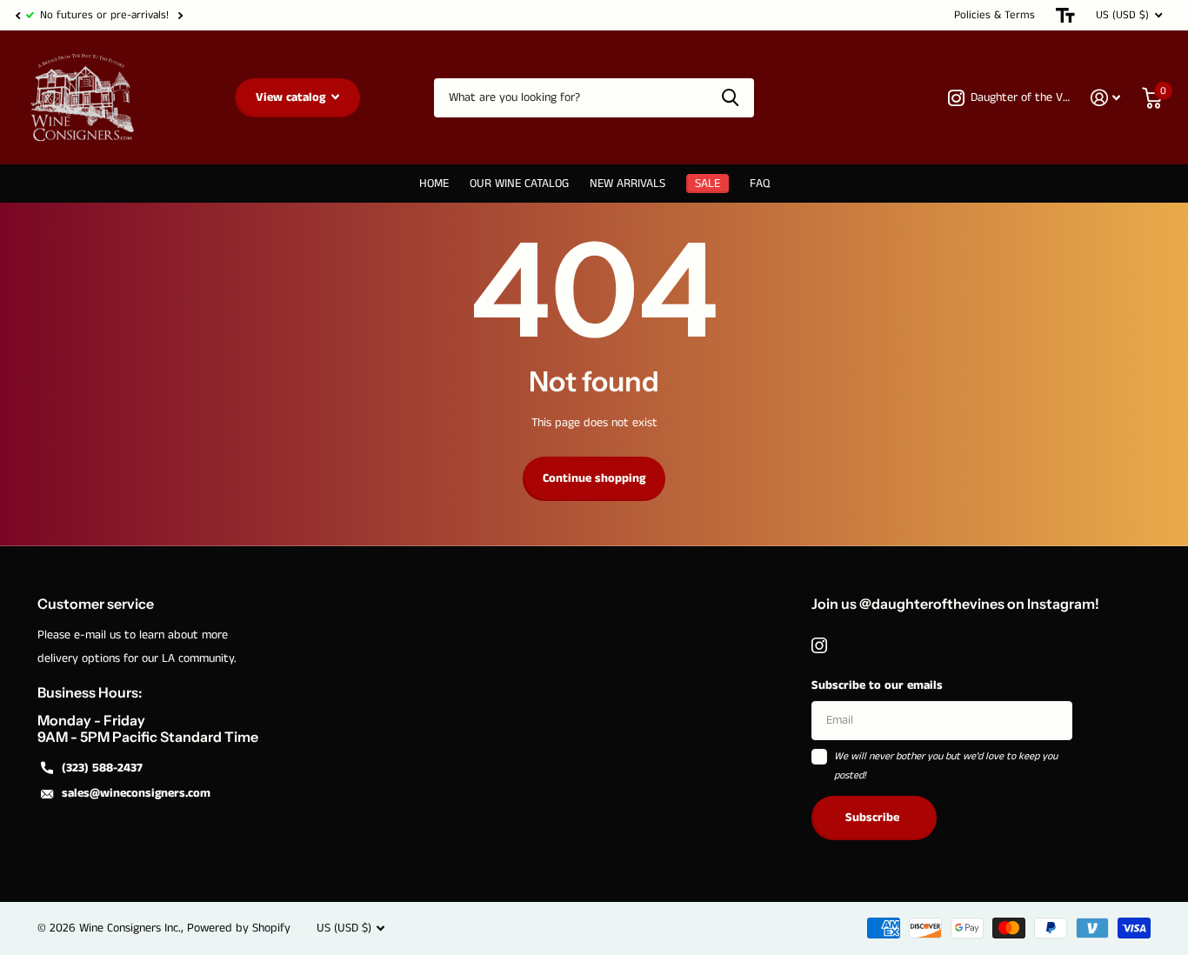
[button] (17, 15)
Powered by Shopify (238, 928)
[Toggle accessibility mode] (1065, 15)
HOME (434, 183)
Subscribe (874, 817)
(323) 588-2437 (102, 768)
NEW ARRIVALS (627, 183)
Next (180, 15)
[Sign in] (1106, 97)
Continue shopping (594, 478)
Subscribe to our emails (877, 685)
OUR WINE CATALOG (519, 183)
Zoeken (730, 97)
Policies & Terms (994, 15)
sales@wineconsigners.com (136, 793)
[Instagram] (819, 645)
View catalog (292, 97)
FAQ (760, 183)
